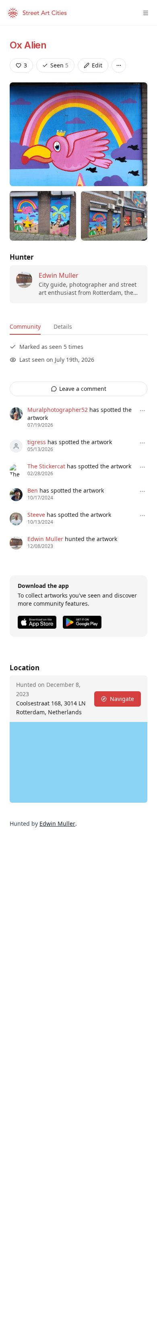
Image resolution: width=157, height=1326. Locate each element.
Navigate (122, 699)
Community (25, 326)
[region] (78, 762)
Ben (32, 490)
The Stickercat (46, 466)
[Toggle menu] (145, 13)
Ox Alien (28, 45)
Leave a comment (82, 388)
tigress (36, 442)
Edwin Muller (58, 275)
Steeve (36, 514)
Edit (97, 65)
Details (63, 326)
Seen (59, 65)
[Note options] (142, 410)
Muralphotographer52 (57, 409)
